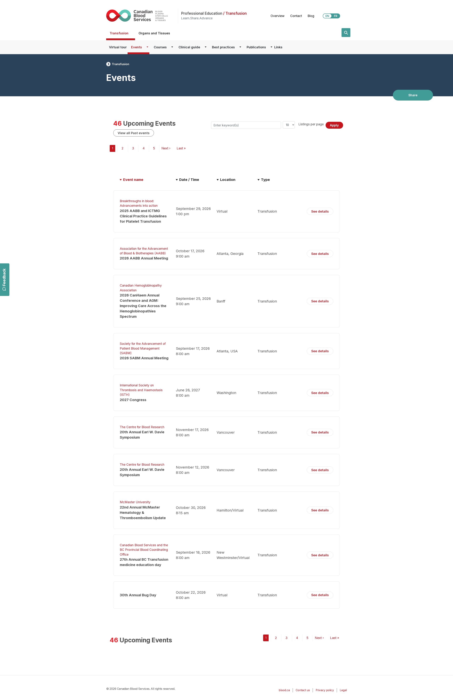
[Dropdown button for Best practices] (240, 47)
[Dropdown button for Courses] (172, 47)
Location (227, 180)
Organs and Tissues (154, 33)
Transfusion (119, 33)
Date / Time (189, 180)
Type (265, 180)
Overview (278, 16)
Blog (311, 16)
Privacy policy (325, 690)
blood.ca (284, 690)
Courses (160, 47)
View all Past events (134, 133)
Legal (343, 690)
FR (335, 16)
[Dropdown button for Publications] (271, 47)
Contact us (303, 690)
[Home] (142, 15)
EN (327, 16)
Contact (296, 16)
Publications (256, 47)
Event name (135, 180)
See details (320, 211)
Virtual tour (118, 47)
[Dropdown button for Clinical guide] (206, 47)
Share (412, 95)
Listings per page (311, 124)
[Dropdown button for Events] (147, 47)
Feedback (4, 277)
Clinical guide (189, 47)
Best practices (223, 47)
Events (136, 47)
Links (278, 47)
